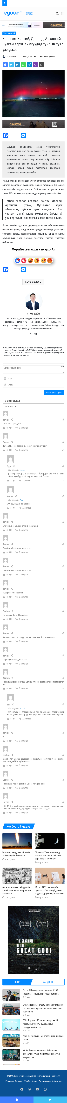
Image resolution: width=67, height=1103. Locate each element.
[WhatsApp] (23, 64)
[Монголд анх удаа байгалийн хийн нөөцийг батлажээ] (17, 841)
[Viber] (35, 64)
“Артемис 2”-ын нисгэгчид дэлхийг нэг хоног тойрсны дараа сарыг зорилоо (48, 855)
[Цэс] (63, 15)
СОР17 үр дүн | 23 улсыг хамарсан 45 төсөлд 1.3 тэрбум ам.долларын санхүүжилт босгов (40, 1024)
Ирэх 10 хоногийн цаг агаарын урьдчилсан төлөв (30, 3)
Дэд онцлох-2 (34, 281)
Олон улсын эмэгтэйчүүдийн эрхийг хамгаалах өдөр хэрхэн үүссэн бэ (16, 890)
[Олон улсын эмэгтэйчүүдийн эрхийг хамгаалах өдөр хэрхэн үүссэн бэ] (17, 876)
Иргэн (22, 470)
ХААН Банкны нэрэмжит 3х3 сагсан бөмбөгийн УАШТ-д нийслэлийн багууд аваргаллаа (41, 1054)
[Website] (31, 334)
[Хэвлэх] (41, 64)
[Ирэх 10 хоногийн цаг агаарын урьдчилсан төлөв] (11, 1040)
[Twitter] (11, 64)
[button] (33, 25)
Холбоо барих (30, 1081)
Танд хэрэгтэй (9, 33)
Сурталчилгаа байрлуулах (50, 1081)
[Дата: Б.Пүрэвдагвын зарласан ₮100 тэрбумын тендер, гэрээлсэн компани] (11, 995)
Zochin (22, 708)
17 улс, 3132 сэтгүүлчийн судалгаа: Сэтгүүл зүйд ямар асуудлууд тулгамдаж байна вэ (50, 890)
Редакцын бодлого (14, 1081)
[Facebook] (5, 64)
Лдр (21, 500)
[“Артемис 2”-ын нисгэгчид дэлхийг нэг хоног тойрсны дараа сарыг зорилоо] (50, 841)
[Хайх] (57, 15)
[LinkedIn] (17, 64)
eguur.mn (56, 1076)
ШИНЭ (17, 982)
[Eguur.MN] (18, 13)
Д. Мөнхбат (11, 57)
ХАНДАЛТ (48, 982)
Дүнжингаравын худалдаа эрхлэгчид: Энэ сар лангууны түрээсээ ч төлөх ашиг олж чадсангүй (43, 1008)
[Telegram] (29, 64)
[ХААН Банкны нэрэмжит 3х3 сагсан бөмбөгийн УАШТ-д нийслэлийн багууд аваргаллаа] (11, 1055)
